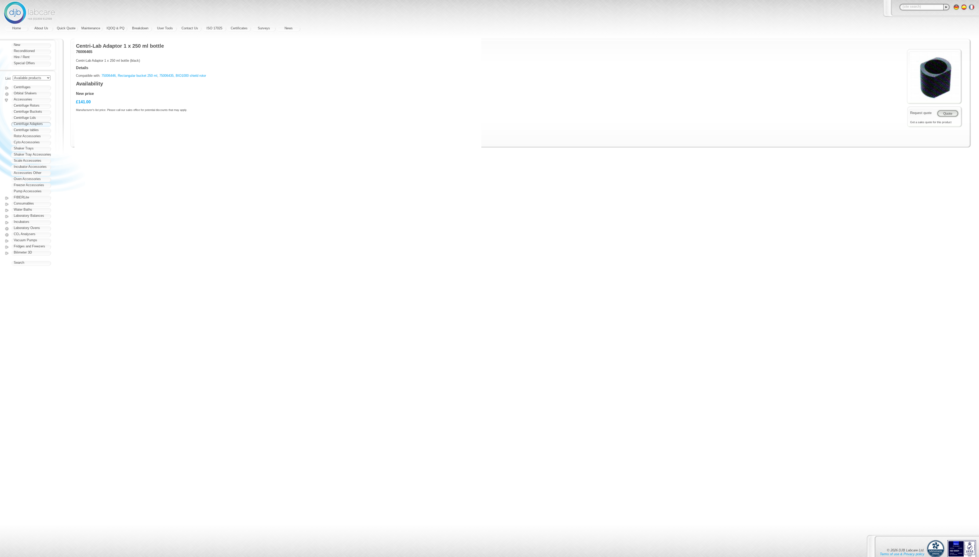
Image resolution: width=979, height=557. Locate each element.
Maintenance (90, 28)
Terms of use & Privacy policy (902, 554)
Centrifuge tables (26, 130)
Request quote (921, 113)
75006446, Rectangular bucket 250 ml (129, 76)
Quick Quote (66, 28)
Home (16, 28)
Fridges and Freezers (29, 246)
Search (19, 262)
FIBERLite (21, 197)
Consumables (24, 203)
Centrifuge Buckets (28, 111)
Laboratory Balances (29, 216)
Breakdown (140, 28)
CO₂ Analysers (24, 234)
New (17, 45)
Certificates (239, 28)
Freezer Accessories (29, 185)
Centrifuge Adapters (28, 124)
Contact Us (190, 28)
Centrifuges (22, 87)
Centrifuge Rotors (27, 105)
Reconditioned (24, 51)
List (8, 78)
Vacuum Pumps (25, 240)
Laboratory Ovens (27, 228)
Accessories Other (27, 173)
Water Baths (23, 209)
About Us (41, 28)
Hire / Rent (22, 57)
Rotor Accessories (27, 136)
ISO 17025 (214, 28)
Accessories (23, 99)
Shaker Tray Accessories (32, 154)
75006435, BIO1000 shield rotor (182, 76)
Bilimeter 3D (23, 252)
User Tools (165, 28)
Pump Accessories (28, 191)
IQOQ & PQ (115, 28)
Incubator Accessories (30, 167)
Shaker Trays (24, 148)
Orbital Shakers (25, 93)
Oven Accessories (27, 179)
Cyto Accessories (27, 142)
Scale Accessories (27, 160)
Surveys (264, 28)
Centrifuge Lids (25, 118)
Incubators (21, 222)
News (289, 28)
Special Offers (24, 63)
